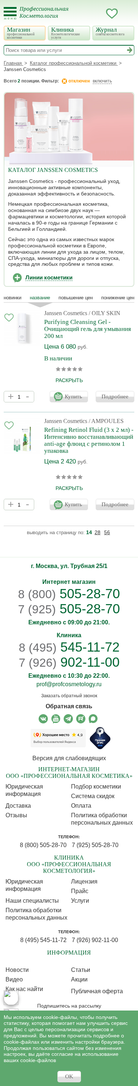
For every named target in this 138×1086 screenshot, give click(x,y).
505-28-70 (69, 593)
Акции (79, 979)
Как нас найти (24, 989)
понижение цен (117, 297)
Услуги (80, 901)
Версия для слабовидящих (69, 758)
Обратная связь (69, 706)
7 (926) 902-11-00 (95, 940)
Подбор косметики (96, 786)
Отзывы (16, 815)
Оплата (81, 806)
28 (97, 532)
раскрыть (69, 380)
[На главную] (48, 17)
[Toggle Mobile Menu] (10, 13)
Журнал (110, 31)
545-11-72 (69, 647)
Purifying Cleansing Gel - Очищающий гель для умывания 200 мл (87, 328)
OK (69, 1076)
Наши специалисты (32, 901)
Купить (73, 396)
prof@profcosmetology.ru (69, 684)
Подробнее (115, 396)
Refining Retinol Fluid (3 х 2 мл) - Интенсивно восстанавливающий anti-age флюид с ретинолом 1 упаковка (89, 440)
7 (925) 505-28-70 (95, 845)
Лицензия (84, 881)
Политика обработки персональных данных (102, 819)
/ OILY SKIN (104, 313)
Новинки (12, 297)
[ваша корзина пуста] (126, 13)
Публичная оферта (97, 991)
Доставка (18, 806)
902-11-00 (69, 662)
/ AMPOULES (106, 421)
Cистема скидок (92, 796)
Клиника (65, 32)
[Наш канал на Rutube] (80, 718)
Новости (17, 970)
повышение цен (76, 297)
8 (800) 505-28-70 (43, 845)
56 (107, 532)
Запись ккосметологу (82, 13)
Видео (14, 979)
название (40, 297)
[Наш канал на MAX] (93, 718)
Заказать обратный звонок (69, 695)
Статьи (80, 970)
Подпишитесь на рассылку (69, 1006)
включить (102, 81)
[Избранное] (112, 14)
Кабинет (97, 13)
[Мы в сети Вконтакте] (43, 718)
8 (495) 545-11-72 (43, 940)
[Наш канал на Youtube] (55, 718)
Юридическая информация (24, 790)
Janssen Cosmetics (65, 313)
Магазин (21, 32)
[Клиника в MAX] (11, 997)
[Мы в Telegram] (68, 718)
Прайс (79, 891)
